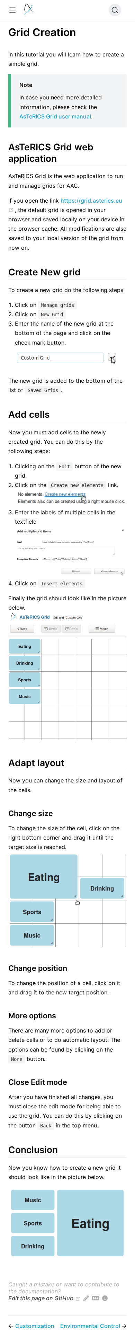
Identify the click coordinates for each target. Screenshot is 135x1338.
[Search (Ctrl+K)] (115, 10)
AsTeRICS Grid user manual (55, 116)
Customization (34, 1325)
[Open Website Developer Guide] (105, 1298)
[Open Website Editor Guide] (86, 1298)
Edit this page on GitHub (40, 1298)
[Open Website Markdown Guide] (95, 1298)
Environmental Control (91, 1325)
